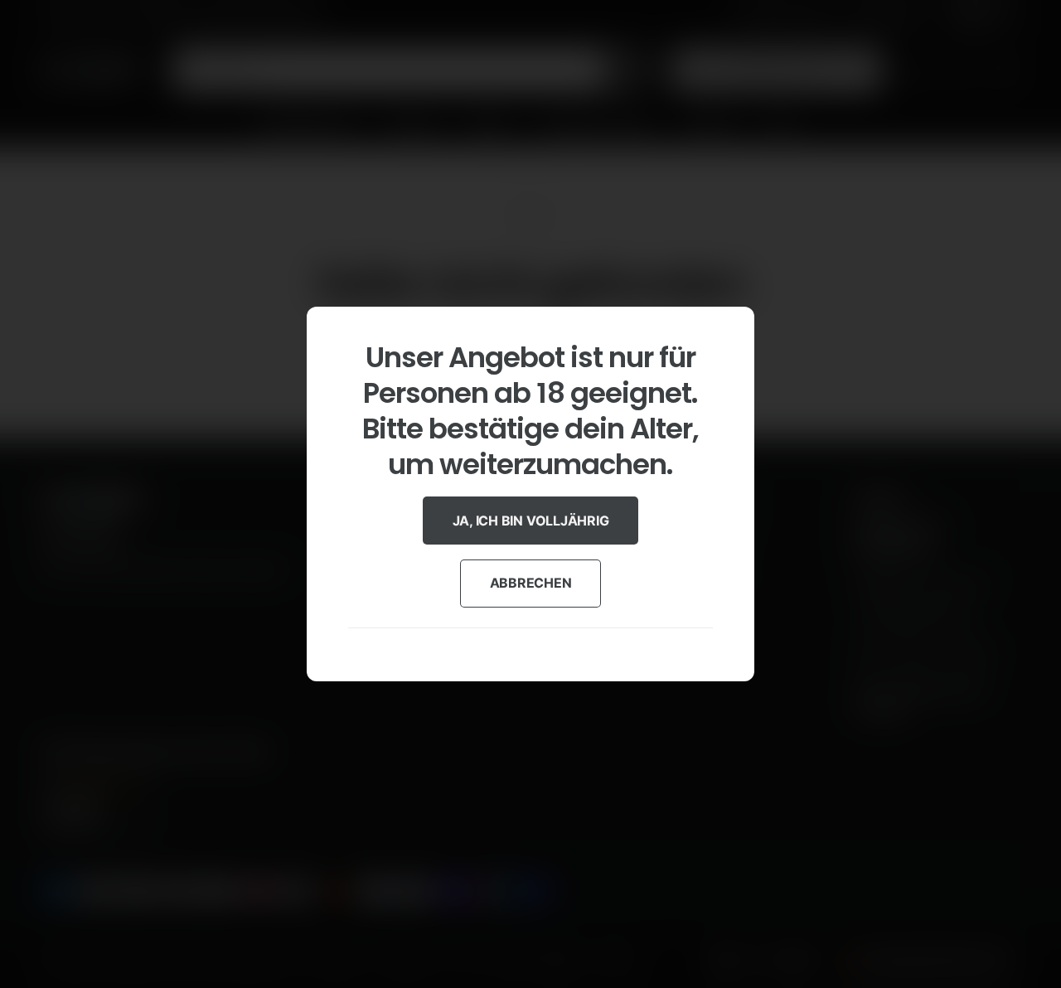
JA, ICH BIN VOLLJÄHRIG (531, 520)
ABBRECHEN (531, 582)
